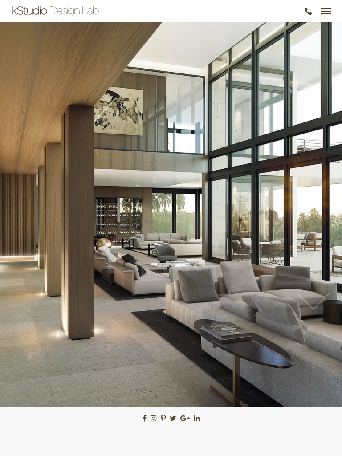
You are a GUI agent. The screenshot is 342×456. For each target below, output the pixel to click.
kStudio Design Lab (55, 10)
